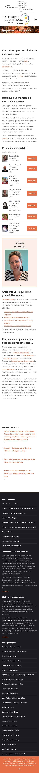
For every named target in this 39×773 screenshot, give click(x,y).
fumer (22, 582)
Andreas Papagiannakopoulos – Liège (14, 651)
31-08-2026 (31, 181)
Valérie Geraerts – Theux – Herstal (13, 754)
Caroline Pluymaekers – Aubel (12, 661)
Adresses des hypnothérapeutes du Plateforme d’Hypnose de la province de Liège (19, 473)
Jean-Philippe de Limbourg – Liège (13, 698)
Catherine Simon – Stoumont (11, 665)
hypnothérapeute (14, 601)
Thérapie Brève (7, 532)
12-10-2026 (31, 228)
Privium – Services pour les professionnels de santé (19, 527)
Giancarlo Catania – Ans (10, 693)
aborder (4, 138)
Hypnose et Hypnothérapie (10, 541)
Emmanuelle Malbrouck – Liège (12, 684)
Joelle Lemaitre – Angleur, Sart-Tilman (14, 703)
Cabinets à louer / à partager (11, 546)
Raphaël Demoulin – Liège (10, 735)
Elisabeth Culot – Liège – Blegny (12, 679)
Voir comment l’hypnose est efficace (16, 317)
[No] (36, 765)
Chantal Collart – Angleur (10, 670)
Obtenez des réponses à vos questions (17, 326)
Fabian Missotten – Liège (10, 689)
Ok (19, 769)
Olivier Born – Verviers (9, 726)
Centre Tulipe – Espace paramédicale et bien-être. (18, 508)
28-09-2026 (31, 217)
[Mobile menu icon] (35, 19)
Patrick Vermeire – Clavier (10, 730)
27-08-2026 (31, 158)
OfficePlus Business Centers (11, 504)
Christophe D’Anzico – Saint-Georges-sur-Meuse (18, 675)
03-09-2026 (31, 205)
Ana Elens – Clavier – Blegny (11, 647)
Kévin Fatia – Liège (8, 707)
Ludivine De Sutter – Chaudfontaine (13, 716)
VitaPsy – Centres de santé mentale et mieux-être (18, 522)
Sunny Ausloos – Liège (9, 744)
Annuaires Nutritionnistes (10, 536)
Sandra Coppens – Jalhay (10, 740)
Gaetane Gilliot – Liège (9, 721)
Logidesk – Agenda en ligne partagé (14, 513)
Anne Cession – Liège (9, 656)
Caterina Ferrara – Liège (10, 712)
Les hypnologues (8, 300)
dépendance (6, 67)
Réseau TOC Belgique (9, 518)
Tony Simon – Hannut (9, 749)
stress (26, 61)
